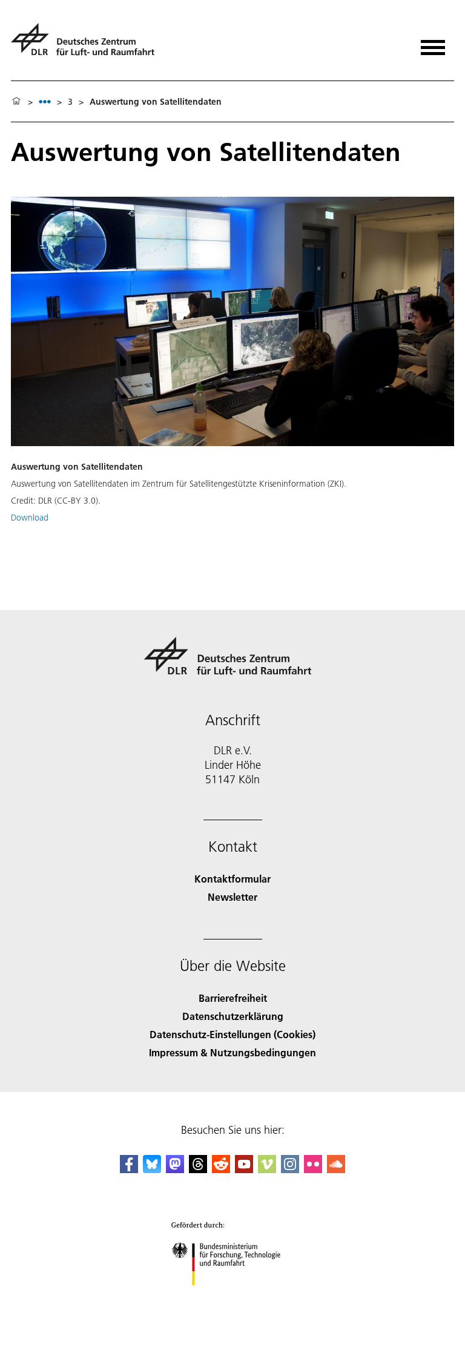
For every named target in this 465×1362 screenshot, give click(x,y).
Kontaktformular (232, 878)
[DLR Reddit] (221, 1169)
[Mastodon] (175, 1169)
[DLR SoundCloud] (336, 1169)
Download (29, 517)
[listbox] (45, 101)
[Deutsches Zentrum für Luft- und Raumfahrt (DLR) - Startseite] (87, 44)
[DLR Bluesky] (152, 1169)
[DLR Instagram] (290, 1169)
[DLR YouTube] (244, 1169)
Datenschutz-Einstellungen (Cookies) (232, 1034)
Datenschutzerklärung (232, 1016)
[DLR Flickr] (313, 1169)
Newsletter (232, 896)
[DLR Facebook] (129, 1169)
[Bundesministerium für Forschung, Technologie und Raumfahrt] (233, 1297)
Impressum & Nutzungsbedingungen (232, 1052)
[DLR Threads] (198, 1169)
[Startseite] (16, 102)
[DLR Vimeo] (267, 1169)
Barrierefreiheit (233, 998)
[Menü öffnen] (433, 43)
